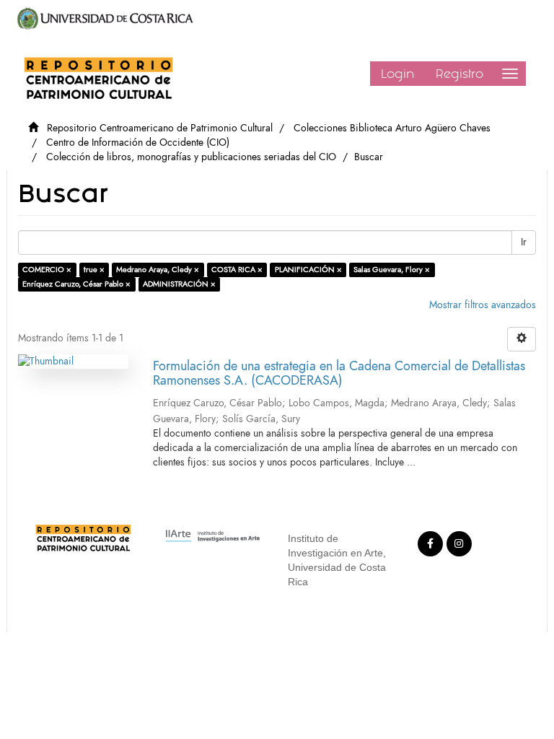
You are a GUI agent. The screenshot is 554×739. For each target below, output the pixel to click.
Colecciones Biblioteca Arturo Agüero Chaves (392, 128)
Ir (524, 242)
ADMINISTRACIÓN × (179, 284)
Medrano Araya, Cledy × (157, 269)
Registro (459, 74)
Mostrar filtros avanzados (482, 305)
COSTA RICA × (237, 269)
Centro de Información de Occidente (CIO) (137, 142)
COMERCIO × (46, 269)
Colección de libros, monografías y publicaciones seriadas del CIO (191, 157)
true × (94, 269)
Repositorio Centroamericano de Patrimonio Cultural (160, 128)
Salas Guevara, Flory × (391, 269)
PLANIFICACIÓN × (308, 269)
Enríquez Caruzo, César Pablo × (76, 284)
